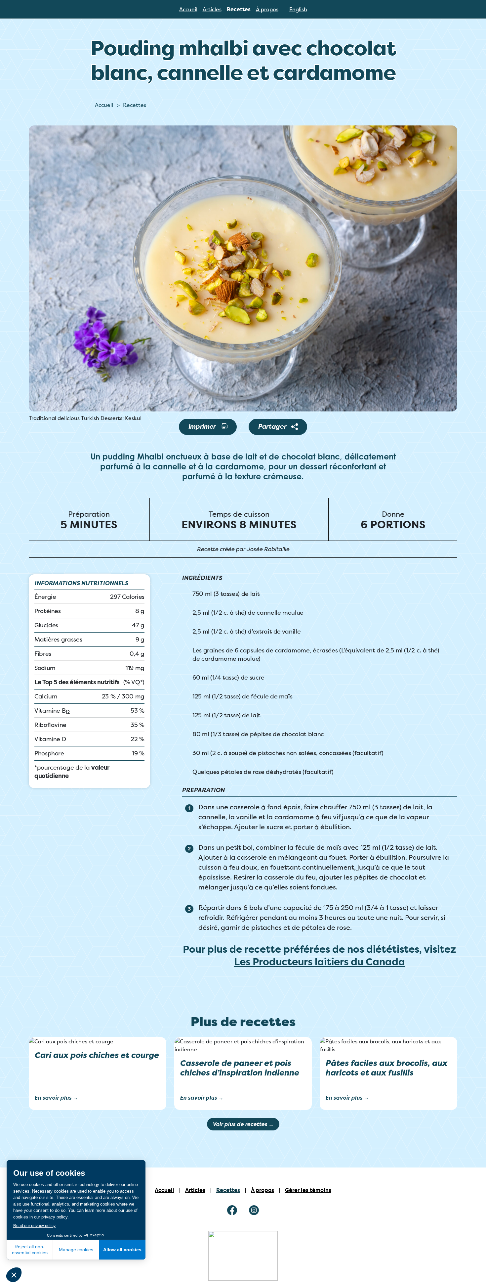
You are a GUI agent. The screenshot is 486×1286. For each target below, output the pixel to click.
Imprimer (202, 426)
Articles (212, 9)
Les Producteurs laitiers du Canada (319, 962)
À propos (267, 9)
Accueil (188, 9)
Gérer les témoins (308, 1190)
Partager (272, 426)
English (298, 9)
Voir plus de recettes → (243, 1124)
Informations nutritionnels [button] (81, 583)
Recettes (239, 9)
